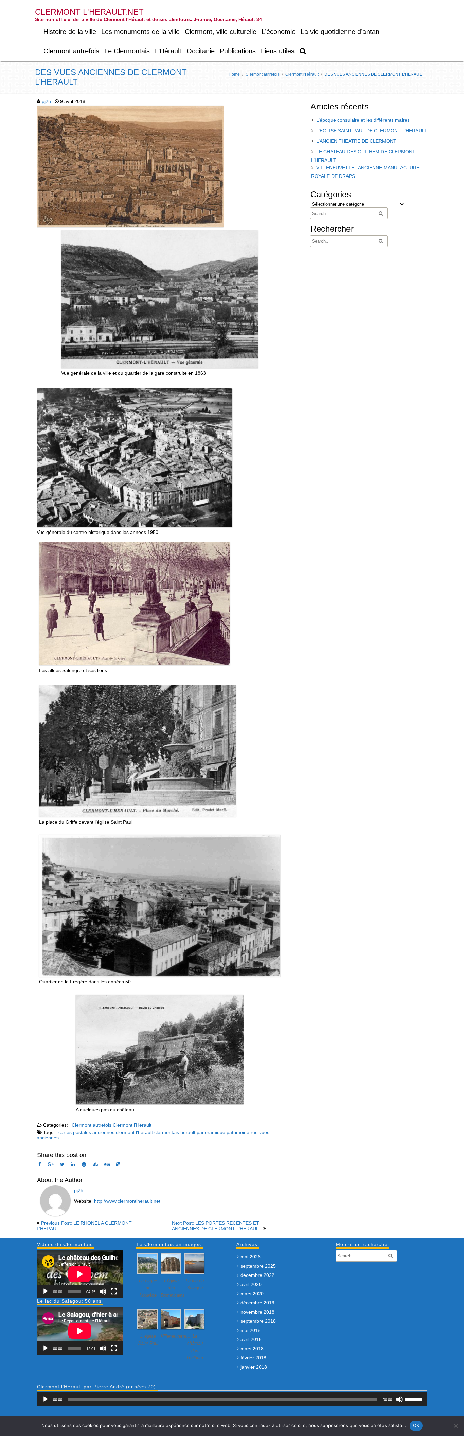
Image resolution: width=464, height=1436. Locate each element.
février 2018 (253, 1358)
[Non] (455, 1425)
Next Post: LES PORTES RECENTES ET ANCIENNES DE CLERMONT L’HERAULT (217, 1225)
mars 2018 (252, 1348)
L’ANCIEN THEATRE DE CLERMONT (356, 141)
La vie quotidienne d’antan (340, 31)
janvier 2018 (253, 1367)
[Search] (303, 51)
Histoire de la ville (69, 31)
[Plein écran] (113, 1291)
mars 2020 (252, 1293)
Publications (238, 51)
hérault (187, 1132)
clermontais (166, 1132)
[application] (80, 1274)
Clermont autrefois (71, 51)
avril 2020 (251, 1284)
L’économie (279, 31)
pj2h (46, 101)
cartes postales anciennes (86, 1132)
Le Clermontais (127, 51)
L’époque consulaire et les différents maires (363, 120)
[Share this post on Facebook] (39, 1164)
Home (234, 74)
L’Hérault (168, 51)
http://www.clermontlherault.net (127, 1201)
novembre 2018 (257, 1312)
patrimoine (238, 1132)
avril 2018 (251, 1339)
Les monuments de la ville (140, 31)
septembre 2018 (258, 1321)
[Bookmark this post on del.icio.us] (118, 1164)
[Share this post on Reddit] (84, 1164)
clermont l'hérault (134, 1132)
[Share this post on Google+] (51, 1164)
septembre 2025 (258, 1266)
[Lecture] (45, 1291)
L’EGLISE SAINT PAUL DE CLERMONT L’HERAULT (371, 130)
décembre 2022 (257, 1275)
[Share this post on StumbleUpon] (95, 1164)
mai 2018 (250, 1330)
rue (254, 1132)
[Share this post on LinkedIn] (73, 1164)
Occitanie (200, 51)
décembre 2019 (257, 1302)
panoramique (211, 1132)
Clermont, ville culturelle (220, 31)
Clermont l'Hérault (302, 74)
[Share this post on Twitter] (62, 1164)
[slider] (414, 1398)
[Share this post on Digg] (107, 1164)
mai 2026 (250, 1257)
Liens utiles (278, 51)
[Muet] (103, 1291)
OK (416, 1425)
